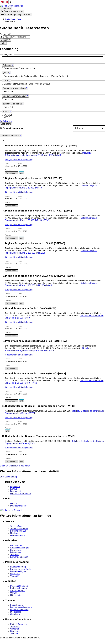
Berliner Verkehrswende (21, 607)
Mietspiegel (15, 612)
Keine (7, 107)
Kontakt (13, 489)
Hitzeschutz (15, 595)
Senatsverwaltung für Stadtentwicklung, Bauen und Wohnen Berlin (34, 76)
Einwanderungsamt (19, 557)
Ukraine (13, 593)
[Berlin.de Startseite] (11, 510)
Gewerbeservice (17, 535)
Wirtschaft (14, 629)
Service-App (16, 526)
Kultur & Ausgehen (18, 624)
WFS (6, 117)
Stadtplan (14, 633)
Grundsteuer (16, 614)
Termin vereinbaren (19, 528)
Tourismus (15, 626)
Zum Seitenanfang (8, 477)
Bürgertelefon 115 (18, 531)
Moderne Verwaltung (19, 610)
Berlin (7, 92)
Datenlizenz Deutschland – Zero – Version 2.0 (25, 84)
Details (48, 154)
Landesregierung (18, 567)
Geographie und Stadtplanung (18, 68)
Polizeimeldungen (18, 588)
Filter (3, 43)
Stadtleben (15, 631)
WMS (6, 115)
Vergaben (14, 576)
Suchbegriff (5, 34)
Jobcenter (14, 555)
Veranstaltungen (17, 590)
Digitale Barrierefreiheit (20, 493)
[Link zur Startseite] (11, 6)
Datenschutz (16, 491)
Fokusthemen (16, 605)
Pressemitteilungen (19, 586)
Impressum (15, 487)
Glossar (13, 503)
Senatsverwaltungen (19, 548)
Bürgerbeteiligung (18, 571)
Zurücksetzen (6, 121)
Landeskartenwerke (10, 135)
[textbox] (52, 59)
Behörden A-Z (16, 545)
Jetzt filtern (6, 124)
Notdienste (15, 533)
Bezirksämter (16, 550)
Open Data (15, 574)
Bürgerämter (16, 552)
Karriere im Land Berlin (20, 569)
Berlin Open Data (13, 19)
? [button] (13, 54)
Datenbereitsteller (18, 506)
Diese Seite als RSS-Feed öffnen (15, 466)
